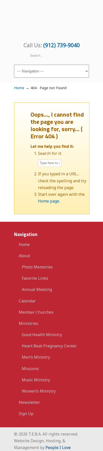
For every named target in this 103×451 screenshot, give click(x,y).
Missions (30, 368)
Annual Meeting (37, 289)
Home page (48, 201)
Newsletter (29, 402)
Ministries (28, 323)
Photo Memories (37, 267)
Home (19, 87)
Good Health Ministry (42, 334)
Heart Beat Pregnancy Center (49, 346)
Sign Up (26, 413)
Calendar (27, 301)
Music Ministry (36, 380)
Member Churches (36, 312)
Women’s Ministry (39, 391)
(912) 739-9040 (61, 45)
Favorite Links (35, 278)
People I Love (58, 447)
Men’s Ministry (36, 357)
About (24, 255)
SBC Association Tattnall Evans (51, 20)
